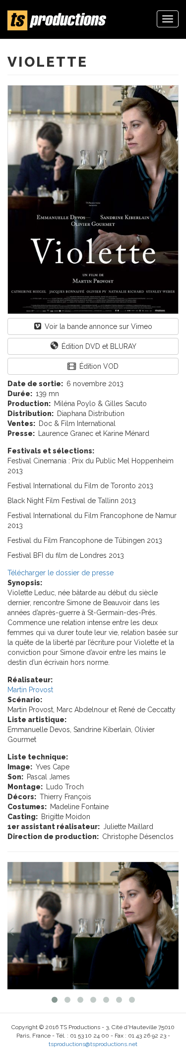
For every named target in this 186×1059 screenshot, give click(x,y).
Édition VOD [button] (98, 366)
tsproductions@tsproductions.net (93, 1044)
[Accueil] (57, 20)
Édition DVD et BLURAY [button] (98, 346)
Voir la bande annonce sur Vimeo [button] (97, 326)
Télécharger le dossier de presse (60, 573)
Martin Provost (30, 690)
